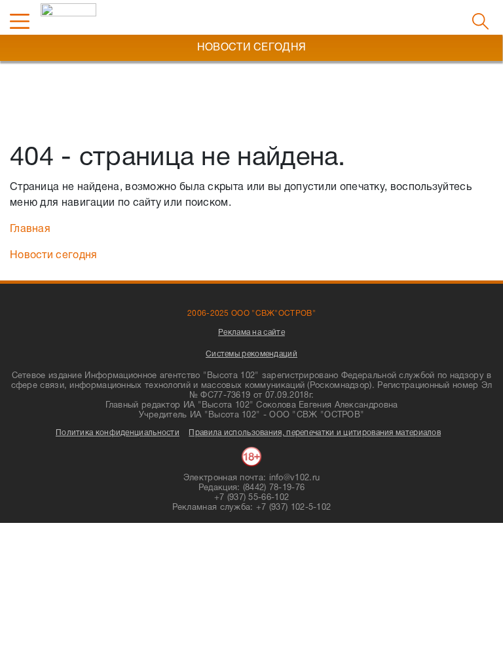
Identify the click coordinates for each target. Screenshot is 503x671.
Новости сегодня (54, 255)
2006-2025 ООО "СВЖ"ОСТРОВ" (251, 313)
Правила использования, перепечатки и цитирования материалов (315, 432)
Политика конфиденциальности (117, 432)
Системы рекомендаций (251, 354)
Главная (30, 229)
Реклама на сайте (251, 332)
